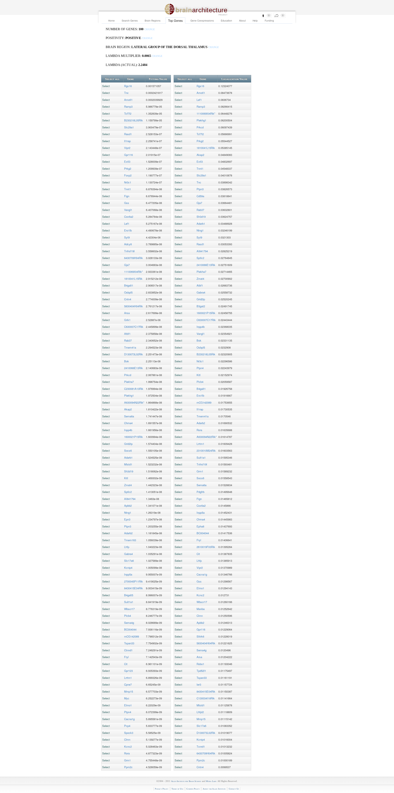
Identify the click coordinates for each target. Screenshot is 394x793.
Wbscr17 (129, 609)
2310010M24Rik (206, 450)
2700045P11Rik (133, 581)
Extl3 (127, 161)
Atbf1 (127, 334)
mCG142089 (131, 636)
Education (226, 20)
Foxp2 (128, 175)
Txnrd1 (201, 746)
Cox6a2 (128, 217)
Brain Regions (152, 20)
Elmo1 (128, 705)
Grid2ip (128, 444)
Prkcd (127, 375)
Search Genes (130, 20)
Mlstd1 (128, 464)
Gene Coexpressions (202, 20)
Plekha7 (129, 382)
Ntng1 (127, 512)
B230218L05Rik (133, 120)
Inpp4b (128, 430)
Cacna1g (129, 719)
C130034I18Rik (206, 698)
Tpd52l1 (201, 671)
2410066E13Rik (133, 368)
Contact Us (234, 789)
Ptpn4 (127, 712)
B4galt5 (128, 595)
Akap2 (128, 409)
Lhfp (126, 547)
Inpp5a (128, 574)
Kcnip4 (128, 568)
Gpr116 (128, 155)
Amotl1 (128, 100)
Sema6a (129, 416)
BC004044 (130, 629)
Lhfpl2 (200, 712)
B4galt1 (128, 285)
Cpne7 (128, 684)
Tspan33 (129, 643)
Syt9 (127, 237)
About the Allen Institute (214, 789)
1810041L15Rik (133, 279)
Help (255, 20)
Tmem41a (130, 347)
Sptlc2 (128, 492)
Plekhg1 (129, 395)
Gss (126, 203)
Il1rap (127, 141)
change (149, 29)
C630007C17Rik (133, 327)
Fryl (126, 657)
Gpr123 (128, 671)
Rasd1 (128, 134)
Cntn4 (127, 299)
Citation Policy (193, 789)
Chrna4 (128, 423)
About (242, 20)
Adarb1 (128, 457)
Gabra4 (128, 554)
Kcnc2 (128, 746)
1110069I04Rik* (133, 272)
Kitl (126, 478)
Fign (126, 196)
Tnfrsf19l (129, 251)
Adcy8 (128, 244)
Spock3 (128, 733)
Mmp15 (128, 691)
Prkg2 (127, 168)
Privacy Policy (161, 789)
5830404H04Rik (133, 306)
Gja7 (127, 265)
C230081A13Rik (133, 389)
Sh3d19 (128, 471)
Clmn (127, 739)
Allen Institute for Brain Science (186, 781)
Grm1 (127, 760)
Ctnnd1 (128, 650)
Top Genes (175, 20)
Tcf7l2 (127, 113)
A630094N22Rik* (134, 402)
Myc (126, 698)
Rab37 (128, 340)
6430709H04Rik (133, 258)
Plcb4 (127, 616)
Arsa (127, 313)
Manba (201, 609)
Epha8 (200, 526)
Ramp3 (128, 106)
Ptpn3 (127, 526)
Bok (126, 361)
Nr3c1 (127, 182)
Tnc (126, 93)
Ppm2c (128, 767)
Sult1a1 (128, 602)
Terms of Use (177, 789)
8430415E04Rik (133, 588)
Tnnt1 (127, 189)
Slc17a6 (129, 561)
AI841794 (129, 499)
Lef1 (126, 224)
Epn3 (127, 519)
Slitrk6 (200, 636)
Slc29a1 (129, 127)
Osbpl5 (128, 292)
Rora (127, 753)
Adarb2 (128, 533)
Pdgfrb (200, 492)
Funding (269, 20)
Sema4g (129, 623)
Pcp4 (127, 726)
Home (111, 20)
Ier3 (199, 684)
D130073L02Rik (133, 354)
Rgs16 (128, 86)
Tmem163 (130, 540)
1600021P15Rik (133, 437)
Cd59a (200, 196)
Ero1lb (128, 230)
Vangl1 (128, 210)
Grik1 (127, 320)
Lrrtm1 (128, 678)
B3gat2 (201, 306)
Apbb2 (128, 506)
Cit (125, 664)
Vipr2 (127, 148)
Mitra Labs (211, 781)
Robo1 (200, 664)
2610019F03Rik (206, 547)
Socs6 (128, 450)
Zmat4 (128, 485)
